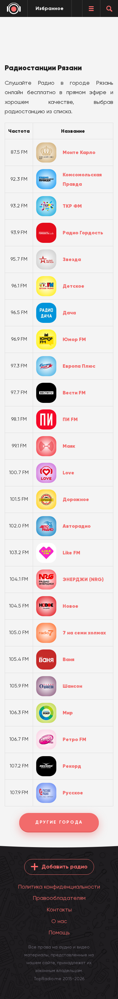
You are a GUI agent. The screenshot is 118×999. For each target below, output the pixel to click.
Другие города (59, 822)
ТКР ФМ (72, 206)
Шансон (72, 686)
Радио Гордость (83, 232)
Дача (69, 312)
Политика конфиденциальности (59, 886)
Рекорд (72, 766)
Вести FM (74, 392)
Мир (68, 712)
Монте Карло (79, 152)
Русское (73, 792)
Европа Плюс (79, 366)
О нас (59, 921)
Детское (73, 286)
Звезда (72, 259)
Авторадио (77, 526)
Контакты (59, 909)
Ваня (68, 659)
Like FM (71, 552)
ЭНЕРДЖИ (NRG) (83, 579)
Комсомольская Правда (82, 179)
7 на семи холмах (84, 632)
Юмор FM (74, 339)
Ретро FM (74, 739)
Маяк (69, 446)
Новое (70, 606)
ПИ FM (70, 419)
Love (68, 472)
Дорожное (76, 499)
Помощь (59, 932)
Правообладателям (59, 898)
